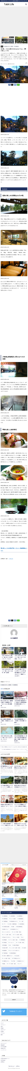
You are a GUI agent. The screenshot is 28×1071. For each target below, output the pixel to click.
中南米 (2, 1028)
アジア (2, 1023)
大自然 (24, 947)
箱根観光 (17, 46)
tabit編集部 (14, 638)
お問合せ (2, 1061)
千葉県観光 (5, 921)
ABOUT (14, 999)
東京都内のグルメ (14, 929)
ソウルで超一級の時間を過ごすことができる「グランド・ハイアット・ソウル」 (14, 749)
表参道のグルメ (21, 961)
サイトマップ (3, 1043)
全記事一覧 (3, 1048)
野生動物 (5, 945)
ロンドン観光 (16, 937)
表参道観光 (21, 918)
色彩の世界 (5, 947)
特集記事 (2, 1045)
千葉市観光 (5, 953)
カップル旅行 (13, 918)
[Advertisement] (14, 21)
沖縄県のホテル (6, 961)
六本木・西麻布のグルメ (8, 955)
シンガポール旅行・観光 (15, 947)
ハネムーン (12, 942)
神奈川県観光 (16, 945)
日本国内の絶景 (6, 926)
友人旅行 (17, 955)
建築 (4, 963)
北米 (2, 1026)
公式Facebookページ (5, 1058)
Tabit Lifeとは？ (11, 1066)
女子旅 (13, 961)
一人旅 (22, 921)
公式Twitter (3, 1060)
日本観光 (5, 942)
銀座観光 (5, 950)
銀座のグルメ (5, 929)
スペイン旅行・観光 (7, 934)
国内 (2, 46)
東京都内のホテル (14, 921)
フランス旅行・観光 (14, 939)
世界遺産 (5, 939)
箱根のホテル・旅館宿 (9, 46)
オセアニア (3, 1029)
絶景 (13, 926)
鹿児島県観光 (13, 953)
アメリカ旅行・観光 (18, 934)
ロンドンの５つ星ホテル (14, 950)
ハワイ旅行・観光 (20, 942)
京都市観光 (5, 918)
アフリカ (2, 1033)
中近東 (2, 1031)
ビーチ (20, 963)
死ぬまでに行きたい (7, 937)
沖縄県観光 (23, 939)
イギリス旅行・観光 (12, 963)
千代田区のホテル (16, 958)
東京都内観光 (19, 926)
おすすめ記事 (3, 1046)
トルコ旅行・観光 (6, 958)
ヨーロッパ (3, 1024)
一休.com (11, 558)
